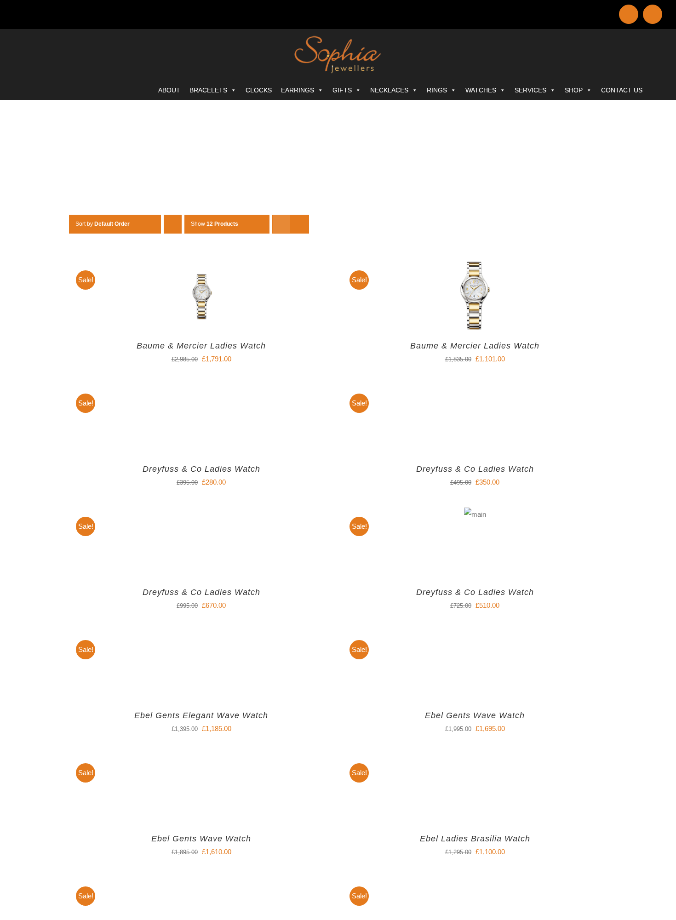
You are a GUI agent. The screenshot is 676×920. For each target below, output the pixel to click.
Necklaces (389, 90)
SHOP (574, 90)
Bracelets (208, 90)
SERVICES (530, 90)
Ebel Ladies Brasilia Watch (475, 838)
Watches (480, 90)
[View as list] (300, 224)
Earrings (297, 90)
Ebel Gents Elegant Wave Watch (201, 715)
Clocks (259, 90)
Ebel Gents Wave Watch (475, 715)
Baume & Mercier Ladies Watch (201, 345)
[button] (659, 88)
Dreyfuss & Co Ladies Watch (201, 469)
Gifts (342, 90)
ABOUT (169, 90)
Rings (437, 90)
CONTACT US (621, 90)
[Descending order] (173, 224)
